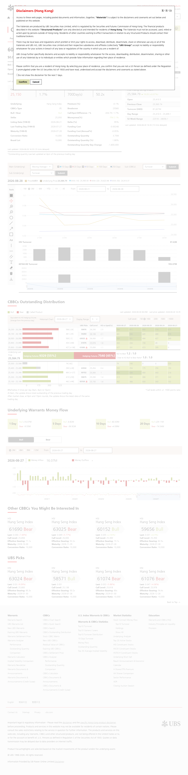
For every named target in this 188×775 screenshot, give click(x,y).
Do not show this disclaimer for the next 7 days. (40, 75)
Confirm (23, 82)
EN (170, 10)
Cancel (36, 82)
